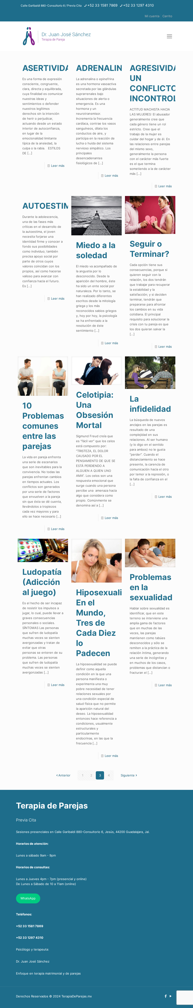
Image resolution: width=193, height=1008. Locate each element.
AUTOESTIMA (49, 206)
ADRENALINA (102, 68)
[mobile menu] (169, 36)
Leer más (57, 165)
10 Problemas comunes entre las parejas (43, 426)
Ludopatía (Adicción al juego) (42, 582)
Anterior (64, 775)
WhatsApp (28, 898)
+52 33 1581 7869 (102, 5)
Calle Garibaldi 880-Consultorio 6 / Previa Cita (51, 5)
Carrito (167, 16)
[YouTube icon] (170, 996)
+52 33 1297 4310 (138, 5)
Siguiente (128, 775)
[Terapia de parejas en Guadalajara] (57, 36)
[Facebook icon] (165, 996)
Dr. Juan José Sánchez (32, 961)
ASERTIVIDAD (49, 68)
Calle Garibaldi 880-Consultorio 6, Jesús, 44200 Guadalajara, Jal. (102, 832)
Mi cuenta (152, 16)
